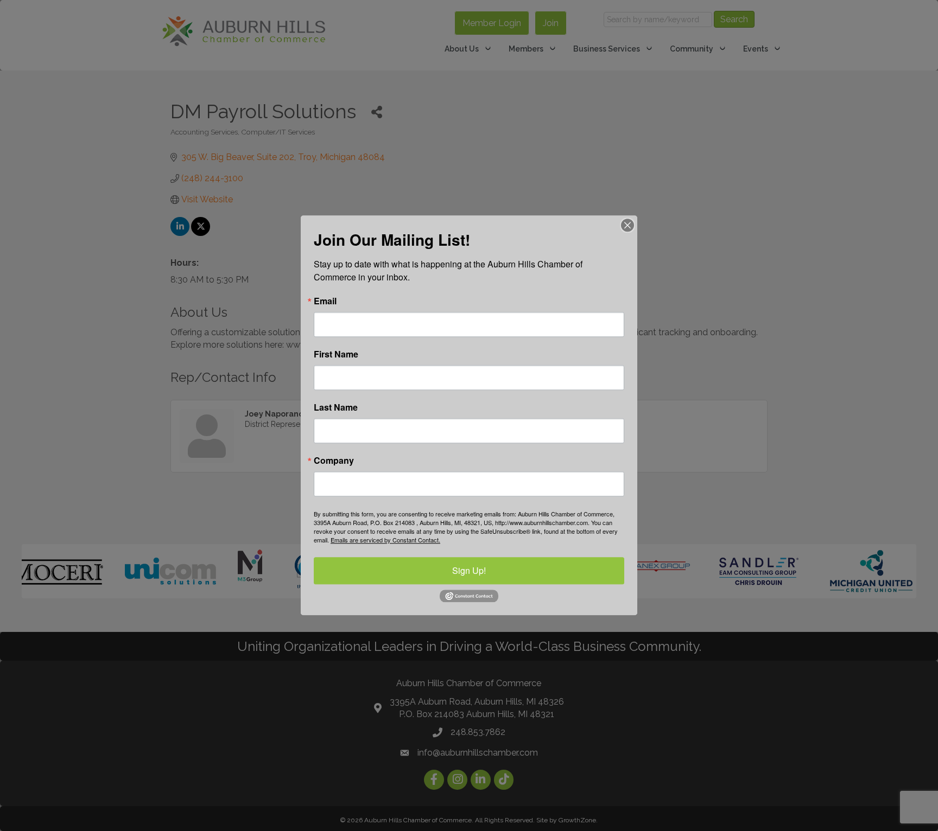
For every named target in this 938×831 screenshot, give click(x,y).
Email (325, 301)
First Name (336, 354)
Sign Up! (469, 570)
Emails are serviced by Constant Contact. (385, 539)
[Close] (627, 225)
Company (334, 460)
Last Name (336, 407)
